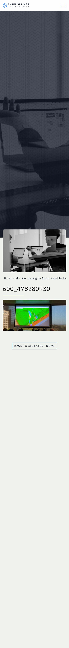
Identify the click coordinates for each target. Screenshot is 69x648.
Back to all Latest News (34, 345)
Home (7, 278)
